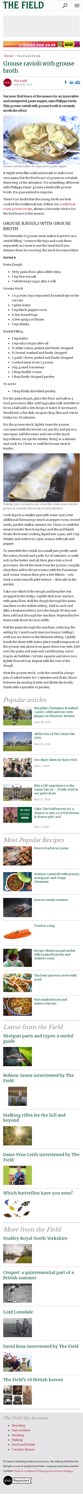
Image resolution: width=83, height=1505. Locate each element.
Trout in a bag (44, 926)
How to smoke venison (51, 900)
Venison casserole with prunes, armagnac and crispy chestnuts (57, 878)
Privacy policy (45, 1471)
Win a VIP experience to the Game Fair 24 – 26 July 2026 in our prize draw (56, 789)
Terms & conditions (25, 1471)
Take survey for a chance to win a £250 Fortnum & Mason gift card (56, 815)
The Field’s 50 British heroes (33, 1379)
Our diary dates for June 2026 (55, 760)
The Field (20, 81)
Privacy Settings (64, 1471)
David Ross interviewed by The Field (41, 1346)
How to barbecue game (51, 848)
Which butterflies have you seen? (38, 1193)
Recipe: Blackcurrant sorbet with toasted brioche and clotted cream (54, 954)
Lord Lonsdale (18, 1312)
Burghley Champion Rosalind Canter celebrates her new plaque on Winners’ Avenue (56, 712)
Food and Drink (28, 56)
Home (8, 56)
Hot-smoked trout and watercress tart (50, 1001)
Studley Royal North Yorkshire (35, 1238)
